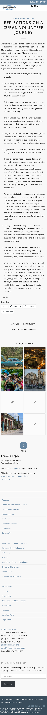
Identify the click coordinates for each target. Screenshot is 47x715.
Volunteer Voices (21, 18)
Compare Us (6, 533)
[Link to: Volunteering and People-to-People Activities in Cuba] (34, 380)
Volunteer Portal (8, 615)
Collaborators (7, 528)
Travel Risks (6, 605)
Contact (5, 591)
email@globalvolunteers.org (13, 648)
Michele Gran (30, 324)
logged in (16, 468)
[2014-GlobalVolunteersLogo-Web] (19, 7)
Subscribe (8, 684)
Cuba (32, 18)
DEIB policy (6, 553)
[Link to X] (29, 706)
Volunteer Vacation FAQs (11, 576)
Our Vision (6, 519)
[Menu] (42, 6)
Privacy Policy (7, 596)
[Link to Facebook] (25, 706)
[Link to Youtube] (33, 706)
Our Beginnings (8, 514)
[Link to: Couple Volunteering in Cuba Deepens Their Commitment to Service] (12, 380)
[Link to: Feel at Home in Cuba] (12, 402)
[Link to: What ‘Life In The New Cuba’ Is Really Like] (12, 358)
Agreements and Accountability (14, 601)
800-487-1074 (41, 2)
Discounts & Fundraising (11, 567)
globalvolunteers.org (10, 644)
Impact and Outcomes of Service (14, 543)
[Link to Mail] (44, 706)
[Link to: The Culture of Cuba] (12, 424)
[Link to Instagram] (36, 706)
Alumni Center (7, 571)
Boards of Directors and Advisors (14, 505)
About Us (5, 500)
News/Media (7, 587)
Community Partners (10, 523)
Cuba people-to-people (26, 329)
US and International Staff (12, 509)
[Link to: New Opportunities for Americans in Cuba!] (34, 402)
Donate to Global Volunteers (13, 548)
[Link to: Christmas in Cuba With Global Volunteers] (34, 358)
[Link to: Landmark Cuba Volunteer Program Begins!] (34, 424)
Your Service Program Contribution (15, 562)
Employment (6, 620)
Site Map (5, 610)
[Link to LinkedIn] (40, 706)
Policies (5, 557)
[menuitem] (42, 6)
